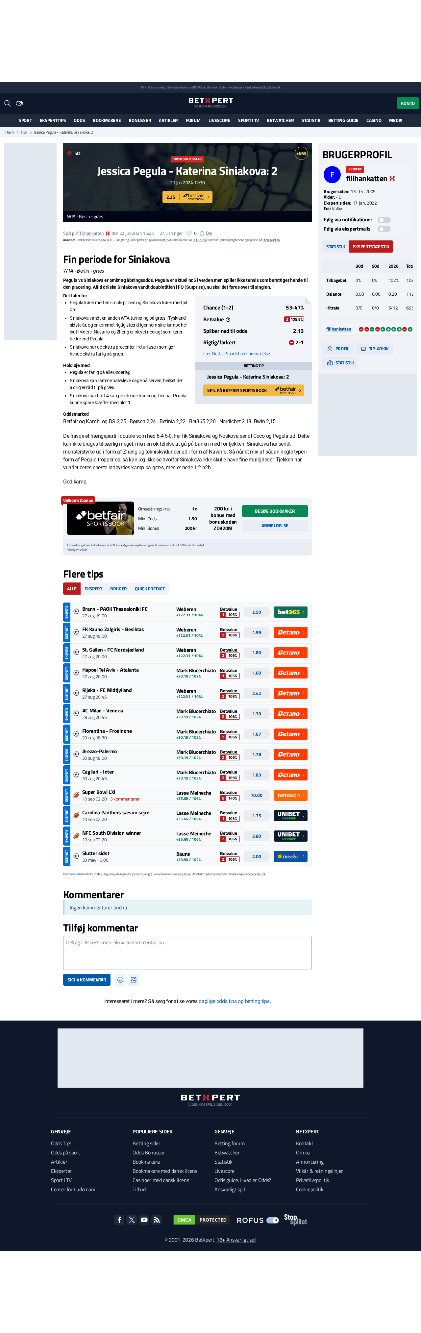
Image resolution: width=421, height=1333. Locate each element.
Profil (341, 348)
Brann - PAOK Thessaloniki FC (115, 609)
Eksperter (61, 1171)
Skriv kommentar (86, 979)
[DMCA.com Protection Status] (202, 1220)
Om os (303, 1152)
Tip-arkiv (378, 348)
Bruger (118, 588)
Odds (79, 120)
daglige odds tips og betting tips (234, 1001)
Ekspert (93, 588)
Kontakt (304, 1143)
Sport (25, 120)
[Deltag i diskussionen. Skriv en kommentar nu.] (187, 953)
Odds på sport (65, 1152)
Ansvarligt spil (229, 1189)
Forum (193, 120)
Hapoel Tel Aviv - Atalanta (110, 670)
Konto (408, 103)
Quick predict (149, 588)
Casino (373, 120)
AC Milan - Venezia (102, 710)
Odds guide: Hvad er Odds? (242, 1180)
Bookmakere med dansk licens (165, 1171)
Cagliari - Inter (98, 772)
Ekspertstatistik (371, 246)
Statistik (311, 120)
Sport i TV (248, 120)
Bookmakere (107, 120)
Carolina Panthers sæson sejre (115, 812)
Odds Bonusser (149, 1152)
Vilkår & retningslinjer (319, 1171)
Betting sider (146, 1143)
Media (395, 120)
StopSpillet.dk (272, 87)
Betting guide (343, 120)
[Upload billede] (133, 980)
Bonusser (140, 120)
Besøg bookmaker (275, 510)
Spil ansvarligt (157, 87)
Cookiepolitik (309, 1189)
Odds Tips (61, 1143)
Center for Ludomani (73, 1189)
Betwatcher (280, 120)
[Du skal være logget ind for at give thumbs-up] (189, 233)
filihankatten (92, 233)
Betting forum (229, 1143)
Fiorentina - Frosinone (107, 731)
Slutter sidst (96, 853)
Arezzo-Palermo (99, 751)
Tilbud (139, 1189)
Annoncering (309, 1162)
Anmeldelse (274, 525)
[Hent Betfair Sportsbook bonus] (100, 518)
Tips (23, 132)
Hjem (9, 132)
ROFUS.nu (199, 87)
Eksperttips (53, 120)
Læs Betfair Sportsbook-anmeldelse (236, 354)
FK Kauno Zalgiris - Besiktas (113, 629)
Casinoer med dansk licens (161, 1180)
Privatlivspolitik (312, 1180)
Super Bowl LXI (99, 792)
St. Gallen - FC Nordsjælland (113, 650)
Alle (72, 588)
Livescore (219, 120)
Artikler (168, 120)
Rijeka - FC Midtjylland (107, 690)
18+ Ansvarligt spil (236, 1240)
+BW (301, 153)
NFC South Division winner (111, 833)
